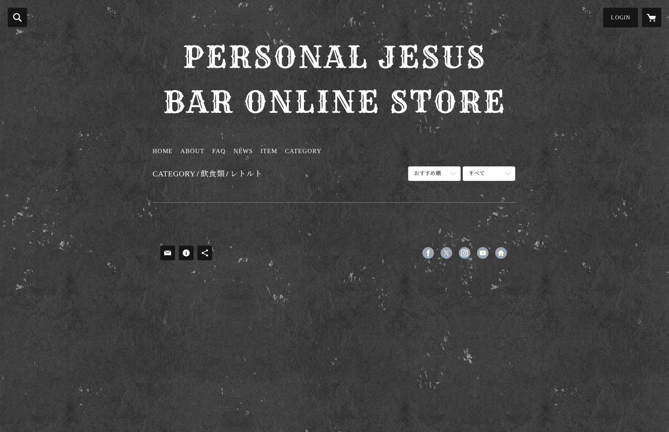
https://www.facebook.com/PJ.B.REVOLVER (428, 253)
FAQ (219, 151)
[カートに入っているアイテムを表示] (651, 17)
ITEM (269, 151)
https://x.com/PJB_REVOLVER (446, 253)
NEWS (243, 151)
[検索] (17, 17)
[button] (620, 17)
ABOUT (192, 151)
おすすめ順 (427, 173)
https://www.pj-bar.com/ (501, 253)
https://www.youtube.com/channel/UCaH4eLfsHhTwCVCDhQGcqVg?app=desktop (483, 253)
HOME (163, 151)
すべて (476, 173)
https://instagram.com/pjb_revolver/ (464, 253)
